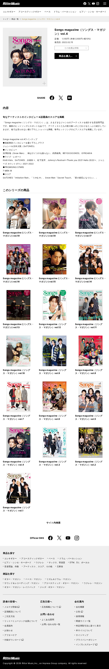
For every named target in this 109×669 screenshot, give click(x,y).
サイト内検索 (53, 522)
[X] (89, 3)
